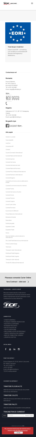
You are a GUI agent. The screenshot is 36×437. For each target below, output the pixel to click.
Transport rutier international (13, 250)
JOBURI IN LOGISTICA (10, 337)
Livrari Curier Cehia (11, 204)
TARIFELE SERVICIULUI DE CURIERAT (14, 333)
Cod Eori (8, 143)
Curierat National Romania (13, 168)
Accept (18, 432)
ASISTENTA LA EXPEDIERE (11, 323)
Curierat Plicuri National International (16, 171)
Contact (8, 149)
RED (23, 425)
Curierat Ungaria (10, 201)
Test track (8, 247)
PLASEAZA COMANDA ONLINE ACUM (14, 322)
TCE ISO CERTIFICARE (10, 329)
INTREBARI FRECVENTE (10, 325)
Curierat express (10, 159)
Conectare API (9, 146)
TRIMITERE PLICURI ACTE (12, 386)
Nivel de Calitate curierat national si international (15, 236)
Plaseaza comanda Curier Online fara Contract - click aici (18, 280)
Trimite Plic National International (15, 262)
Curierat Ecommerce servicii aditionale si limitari (17, 181)
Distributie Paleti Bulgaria (12, 253)
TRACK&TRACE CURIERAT (14, 412)
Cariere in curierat (10, 137)
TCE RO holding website (10, 371)
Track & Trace (29, 415)
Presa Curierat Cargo (11, 243)
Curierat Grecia (10, 195)
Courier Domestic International (14, 152)
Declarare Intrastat (11, 217)
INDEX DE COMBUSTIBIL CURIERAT (13, 335)
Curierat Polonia (10, 198)
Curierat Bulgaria (10, 178)
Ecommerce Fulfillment (12, 211)
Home (7, 233)
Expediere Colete (10, 226)
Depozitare (9, 220)
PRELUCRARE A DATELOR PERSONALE (14, 331)
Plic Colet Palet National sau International (17, 240)
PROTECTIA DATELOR (10, 327)
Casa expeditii (9, 140)
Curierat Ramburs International (14, 174)
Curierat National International (14, 156)
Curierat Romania (10, 207)
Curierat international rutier (13, 165)
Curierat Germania (11, 162)
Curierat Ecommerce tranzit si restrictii (16, 185)
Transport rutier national (12, 259)
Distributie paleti (10, 223)
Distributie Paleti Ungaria (12, 256)
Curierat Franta (10, 188)
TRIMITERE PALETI (10, 404)
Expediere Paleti (10, 229)
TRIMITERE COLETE (10, 395)
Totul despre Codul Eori (15, 47)
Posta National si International (14, 214)
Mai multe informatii (23, 430)
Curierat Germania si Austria (13, 192)
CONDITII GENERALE (9, 320)
